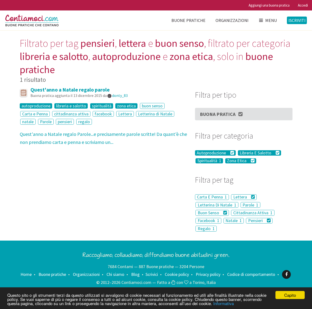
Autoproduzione (212, 153)
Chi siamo (115, 274)
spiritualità (101, 106)
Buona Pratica (217, 114)
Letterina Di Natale (217, 205)
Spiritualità (209, 161)
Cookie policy (177, 274)
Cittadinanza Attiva (253, 212)
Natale (233, 221)
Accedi (303, 5)
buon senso (152, 106)
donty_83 (120, 95)
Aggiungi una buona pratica (269, 5)
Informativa (223, 303)
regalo (84, 121)
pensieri (65, 121)
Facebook (208, 221)
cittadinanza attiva (71, 114)
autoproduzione (35, 106)
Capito (290, 295)
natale (28, 121)
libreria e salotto (71, 106)
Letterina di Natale (155, 114)
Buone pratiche (188, 20)
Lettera (125, 114)
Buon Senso (209, 212)
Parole (46, 121)
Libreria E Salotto (256, 153)
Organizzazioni (231, 20)
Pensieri (256, 221)
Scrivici (152, 274)
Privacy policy (208, 274)
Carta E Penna (212, 197)
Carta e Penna (35, 114)
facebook (103, 114)
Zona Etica (237, 161)
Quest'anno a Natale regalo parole (70, 89)
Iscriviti (296, 20)
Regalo (206, 228)
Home (26, 274)
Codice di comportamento (251, 274)
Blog (135, 274)
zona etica (126, 106)
